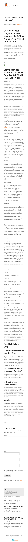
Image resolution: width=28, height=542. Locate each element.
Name (5, 451)
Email (5, 457)
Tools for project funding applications (13, 506)
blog (17, 24)
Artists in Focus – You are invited (12, 496)
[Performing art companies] (14, 6)
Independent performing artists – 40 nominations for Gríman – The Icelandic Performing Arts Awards (13, 518)
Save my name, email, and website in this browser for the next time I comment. (13, 471)
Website (5, 462)
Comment (5, 435)
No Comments (20, 24)
